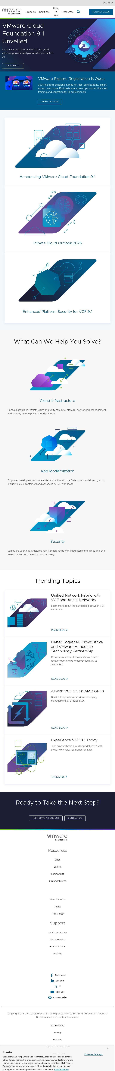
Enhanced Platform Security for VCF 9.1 (57, 312)
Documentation (57, 940)
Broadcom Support (57, 933)
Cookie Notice (61, 1069)
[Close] (107, 1049)
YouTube (60, 992)
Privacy (57, 1032)
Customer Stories (57, 881)
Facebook (60, 975)
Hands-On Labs (57, 947)
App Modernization (57, 471)
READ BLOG (12, 66)
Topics (57, 907)
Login (106, 3)
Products (31, 12)
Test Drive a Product (46, 818)
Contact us (75, 818)
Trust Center (58, 914)
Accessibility (57, 1025)
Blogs (57, 860)
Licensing (57, 954)
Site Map (57, 1039)
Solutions (44, 12)
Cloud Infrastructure (57, 401)
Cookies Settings (93, 1054)
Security (57, 541)
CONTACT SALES (101, 12)
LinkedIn (60, 981)
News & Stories (57, 900)
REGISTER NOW (50, 102)
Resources (68, 12)
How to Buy (55, 12)
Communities (57, 874)
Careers (57, 867)
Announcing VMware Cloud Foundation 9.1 (57, 177)
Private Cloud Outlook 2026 (57, 243)
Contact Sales (60, 998)
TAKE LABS (58, 777)
